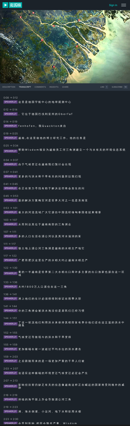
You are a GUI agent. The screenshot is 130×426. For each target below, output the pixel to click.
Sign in (113, 5)
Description (8, 87)
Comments (40, 87)
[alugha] (12, 5)
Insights (53, 87)
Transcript (25, 87)
